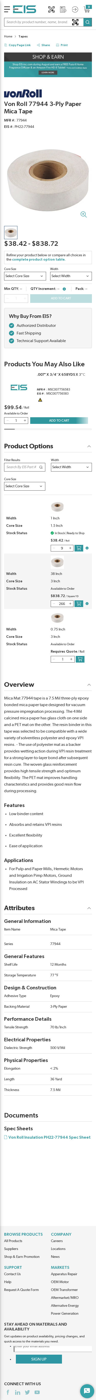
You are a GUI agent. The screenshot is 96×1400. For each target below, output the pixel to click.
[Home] (24, 9)
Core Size (10, 269)
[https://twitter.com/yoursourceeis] (27, 1392)
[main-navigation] (7, 9)
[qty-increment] (25, 298)
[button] (48, 22)
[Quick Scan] (51, 9)
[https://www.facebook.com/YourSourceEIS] (8, 1392)
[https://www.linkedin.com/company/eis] (18, 1392)
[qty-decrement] (7, 298)
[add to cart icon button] (78, 548)
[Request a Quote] (63, 9)
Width (54, 269)
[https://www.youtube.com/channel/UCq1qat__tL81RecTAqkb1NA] (37, 1392)
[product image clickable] (10, 232)
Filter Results (12, 460)
